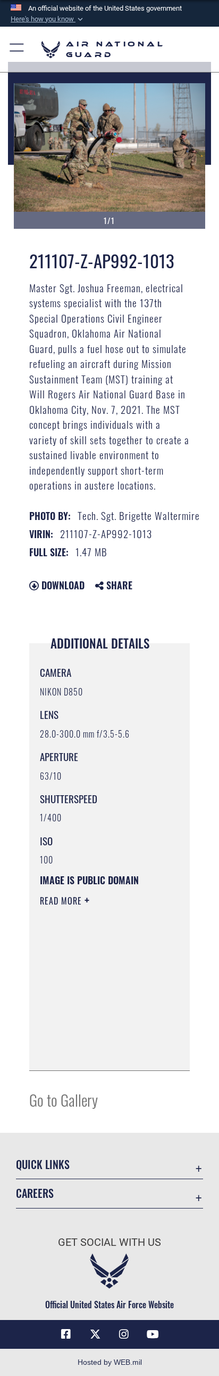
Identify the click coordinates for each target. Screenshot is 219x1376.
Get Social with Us (109, 1242)
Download (62, 585)
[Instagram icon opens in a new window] (124, 1334)
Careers (35, 1193)
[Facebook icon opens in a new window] (66, 1334)
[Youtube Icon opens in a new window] (153, 1334)
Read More (62, 900)
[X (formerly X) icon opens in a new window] (95, 1334)
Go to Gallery (63, 1099)
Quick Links (43, 1164)
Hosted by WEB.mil (110, 1362)
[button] (48, 19)
